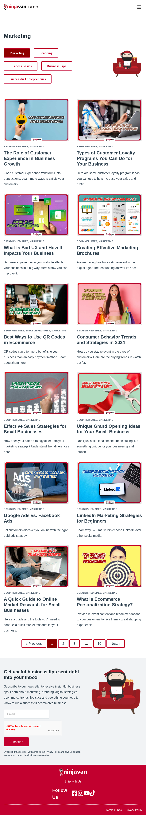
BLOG (33, 7)
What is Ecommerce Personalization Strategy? (105, 602)
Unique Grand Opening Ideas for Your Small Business (108, 429)
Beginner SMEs (87, 146)
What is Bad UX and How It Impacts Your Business (33, 250)
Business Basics (21, 66)
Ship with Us (73, 781)
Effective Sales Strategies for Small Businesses (35, 429)
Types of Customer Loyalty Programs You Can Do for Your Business (106, 158)
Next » (116, 643)
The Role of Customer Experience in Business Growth (29, 158)
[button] (139, 7)
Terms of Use (114, 809)
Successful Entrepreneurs (28, 79)
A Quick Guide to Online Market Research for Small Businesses (32, 605)
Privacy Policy (134, 809)
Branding (46, 53)
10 (101, 642)
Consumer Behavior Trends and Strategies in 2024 (106, 339)
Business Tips (56, 66)
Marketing (17, 53)
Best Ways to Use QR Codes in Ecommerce (34, 339)
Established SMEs (16, 146)
